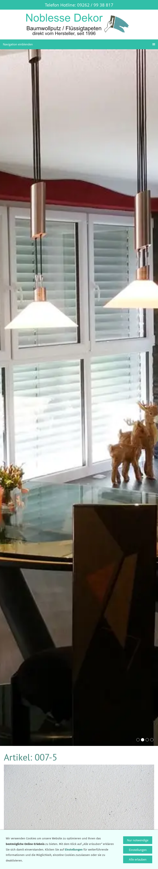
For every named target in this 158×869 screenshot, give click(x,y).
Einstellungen (138, 850)
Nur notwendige (137, 840)
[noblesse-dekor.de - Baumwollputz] (147, 739)
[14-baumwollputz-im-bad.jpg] (138, 739)
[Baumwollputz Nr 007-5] (79, 815)
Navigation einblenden (18, 44)
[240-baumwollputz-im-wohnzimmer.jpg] (152, 739)
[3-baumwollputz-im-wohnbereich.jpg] (142, 739)
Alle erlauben (137, 859)
